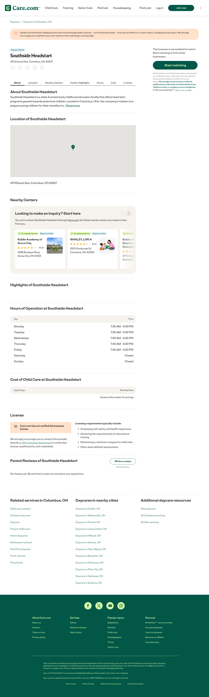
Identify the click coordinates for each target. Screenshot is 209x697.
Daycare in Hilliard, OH (88, 535)
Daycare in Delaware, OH (90, 562)
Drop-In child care (20, 528)
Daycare (15, 522)
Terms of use (38, 632)
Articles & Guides (78, 627)
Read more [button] (73, 105)
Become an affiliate (154, 637)
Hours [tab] (100, 82)
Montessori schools (21, 542)
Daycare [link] (15, 21)
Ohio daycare (148, 508)
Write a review (123, 461)
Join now (181, 7)
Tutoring (68, 8)
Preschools (16, 562)
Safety (73, 622)
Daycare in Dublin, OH (88, 508)
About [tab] (17, 82)
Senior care (113, 647)
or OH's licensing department (35, 442)
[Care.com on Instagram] (121, 605)
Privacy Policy (88, 684)
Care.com (73, 220)
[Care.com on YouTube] (110, 605)
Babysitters (113, 622)
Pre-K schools (17, 555)
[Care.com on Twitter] (99, 605)
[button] (159, 8)
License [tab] (127, 82)
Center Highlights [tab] (80, 82)
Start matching (175, 65)
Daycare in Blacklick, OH (89, 555)
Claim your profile (183, 90)
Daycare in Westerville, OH (90, 515)
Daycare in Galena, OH (88, 542)
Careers (36, 627)
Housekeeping (122, 8)
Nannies (112, 627)
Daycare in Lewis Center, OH (91, 528)
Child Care (51, 8)
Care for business (153, 632)
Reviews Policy (123, 467)
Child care (112, 632)
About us (36, 622)
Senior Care (85, 8)
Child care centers (20, 508)
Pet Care (102, 8)
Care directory (152, 642)
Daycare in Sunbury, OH (89, 582)
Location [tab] (33, 82)
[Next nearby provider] (128, 213)
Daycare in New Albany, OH (91, 549)
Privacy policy (39, 637)
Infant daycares (19, 535)
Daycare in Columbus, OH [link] (37, 21)
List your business (153, 627)
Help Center (76, 632)
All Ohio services (150, 522)
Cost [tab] (113, 82)
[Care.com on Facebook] (88, 605)
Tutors (111, 642)
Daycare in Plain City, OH (89, 569)
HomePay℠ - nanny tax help (158, 622)
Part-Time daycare (20, 549)
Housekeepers (114, 637)
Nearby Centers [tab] (54, 82)
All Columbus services (153, 515)
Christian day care (20, 515)
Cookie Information (135, 684)
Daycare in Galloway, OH (89, 576)
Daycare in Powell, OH (88, 522)
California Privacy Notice (110, 684)
